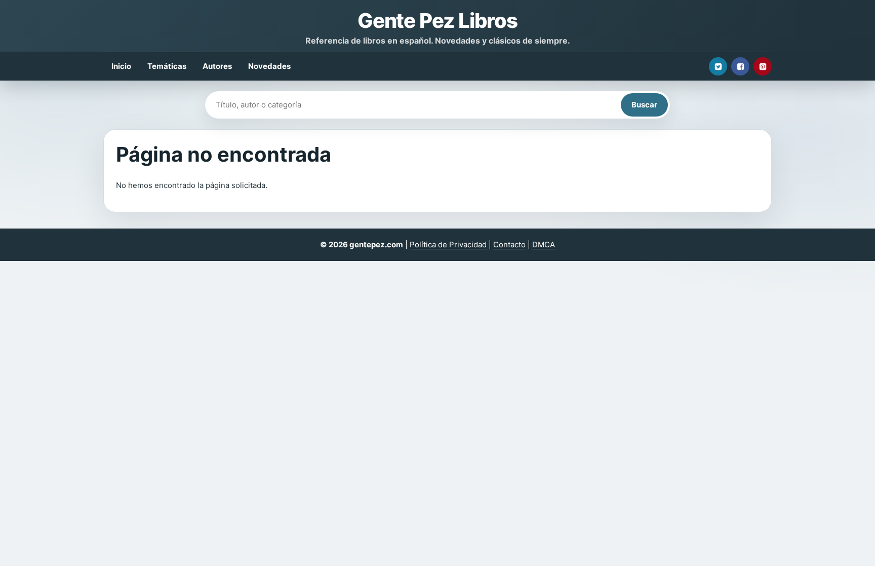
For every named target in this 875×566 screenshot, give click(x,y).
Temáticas (166, 66)
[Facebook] (740, 66)
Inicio (121, 66)
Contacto (509, 244)
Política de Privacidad (448, 244)
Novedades (269, 66)
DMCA (543, 244)
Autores (217, 66)
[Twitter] (718, 66)
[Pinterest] (762, 66)
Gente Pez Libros (437, 20)
